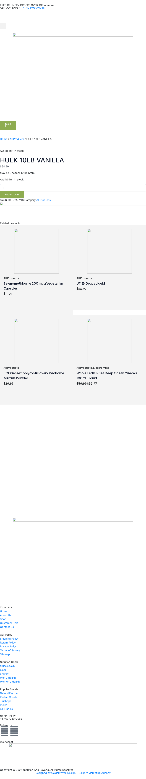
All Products (17, 139)
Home (3, 139)
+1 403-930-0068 (33, 7)
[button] (3, 26)
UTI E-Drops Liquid (91, 283)
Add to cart (12, 194)
